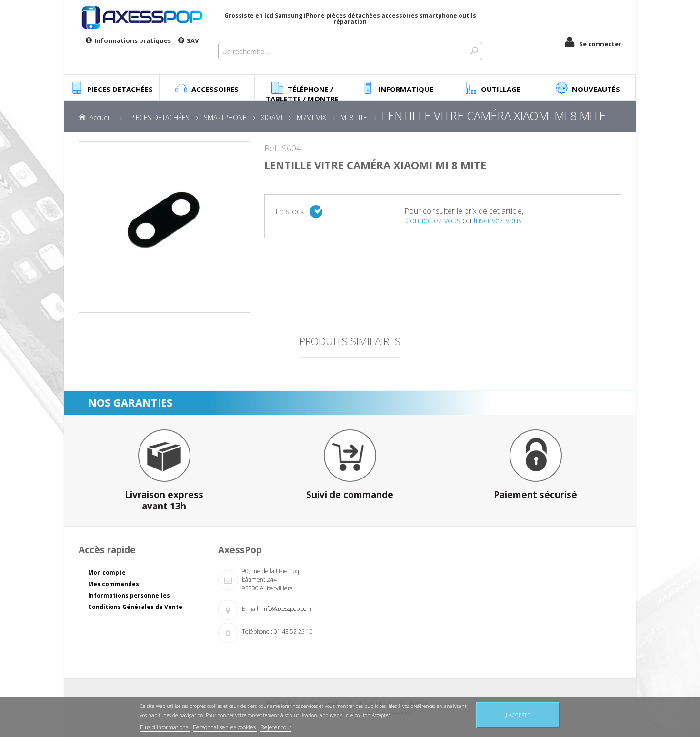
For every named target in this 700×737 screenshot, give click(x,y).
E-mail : (251, 609)
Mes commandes (113, 584)
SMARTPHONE (225, 117)
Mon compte (107, 572)
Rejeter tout (275, 727)
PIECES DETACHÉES (160, 117)
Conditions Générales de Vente (135, 607)
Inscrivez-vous (497, 220)
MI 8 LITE (353, 117)
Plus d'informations (165, 727)
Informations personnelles (129, 595)
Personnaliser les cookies (225, 727)
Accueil (100, 117)
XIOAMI (271, 117)
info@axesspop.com (286, 609)
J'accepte (518, 714)
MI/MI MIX (311, 117)
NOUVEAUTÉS (596, 89)
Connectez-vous (432, 220)
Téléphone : (257, 631)
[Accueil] (141, 17)
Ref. (271, 148)
